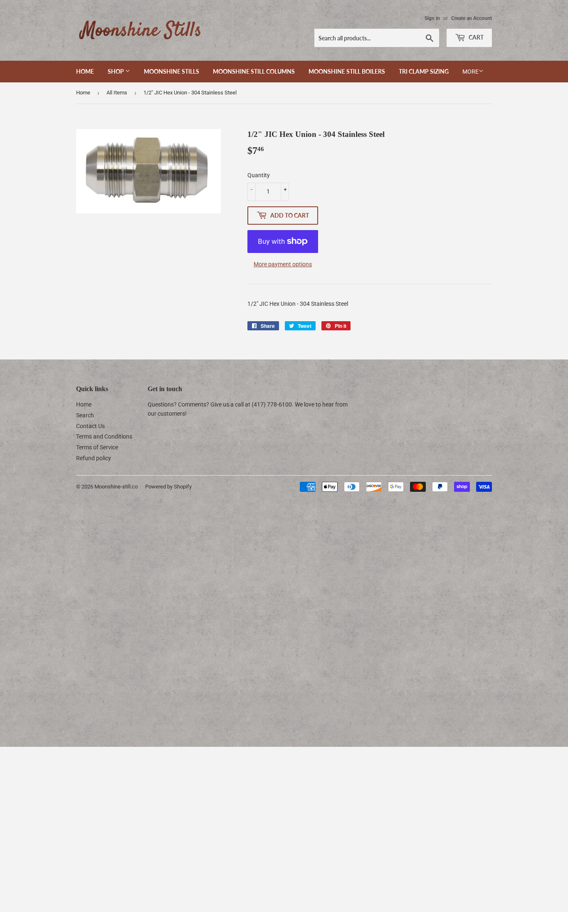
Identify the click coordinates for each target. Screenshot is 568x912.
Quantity (258, 175)
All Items (116, 92)
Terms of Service (97, 447)
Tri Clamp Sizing (424, 71)
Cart (475, 37)
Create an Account (471, 18)
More (470, 71)
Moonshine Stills (171, 71)
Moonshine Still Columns (254, 71)
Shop (116, 71)
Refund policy (93, 458)
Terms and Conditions (104, 436)
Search (85, 415)
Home (85, 71)
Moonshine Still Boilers (347, 71)
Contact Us (90, 426)
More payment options (283, 264)
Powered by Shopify (168, 486)
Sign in (432, 18)
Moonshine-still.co (116, 486)
